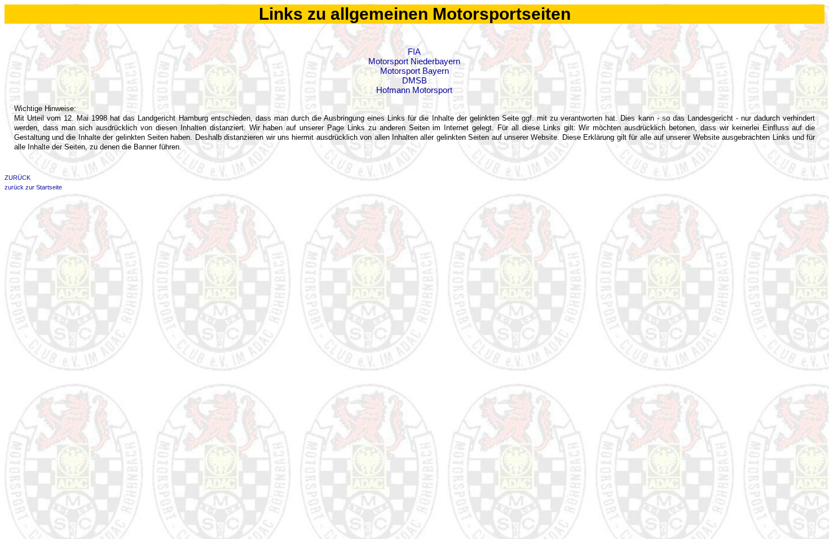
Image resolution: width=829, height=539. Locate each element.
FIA (414, 51)
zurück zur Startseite (33, 187)
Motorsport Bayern (414, 71)
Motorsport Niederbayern (414, 61)
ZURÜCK (17, 177)
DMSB (414, 80)
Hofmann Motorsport (414, 90)
